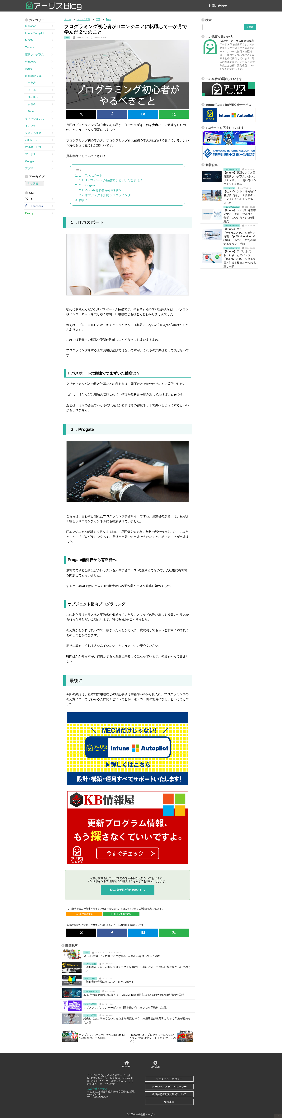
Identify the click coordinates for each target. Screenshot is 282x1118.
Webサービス (33, 147)
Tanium (29, 47)
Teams (30, 111)
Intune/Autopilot (34, 33)
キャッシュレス (34, 118)
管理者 (30, 104)
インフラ (30, 125)
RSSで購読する (85, 914)
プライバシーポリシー (169, 1078)
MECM (29, 40)
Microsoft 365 (33, 75)
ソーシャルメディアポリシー (169, 1086)
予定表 (30, 82)
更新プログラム (34, 54)
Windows (30, 61)
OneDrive (32, 97)
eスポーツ (31, 139)
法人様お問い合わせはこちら (127, 889)
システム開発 (33, 132)
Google (29, 161)
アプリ (29, 168)
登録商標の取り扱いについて (169, 1094)
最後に (82, 200)
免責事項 (169, 1101)
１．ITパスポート (90, 175)
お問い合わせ (218, 5)
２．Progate (86, 185)
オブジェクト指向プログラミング (108, 195)
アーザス (30, 154)
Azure (28, 68)
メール (30, 89)
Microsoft (30, 25)
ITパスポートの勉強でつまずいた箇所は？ (114, 180)
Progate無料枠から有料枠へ (104, 190)
